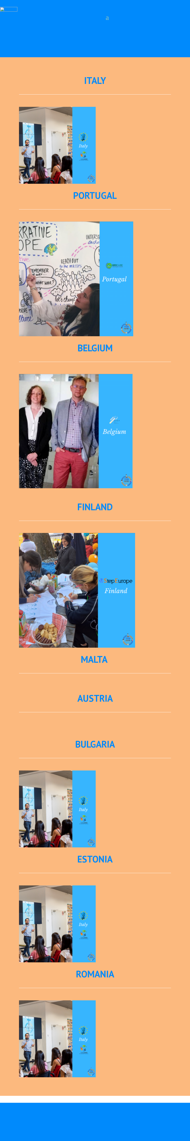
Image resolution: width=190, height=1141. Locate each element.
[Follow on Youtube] (27, 43)
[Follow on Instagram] (15, 43)
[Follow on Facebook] (4, 43)
